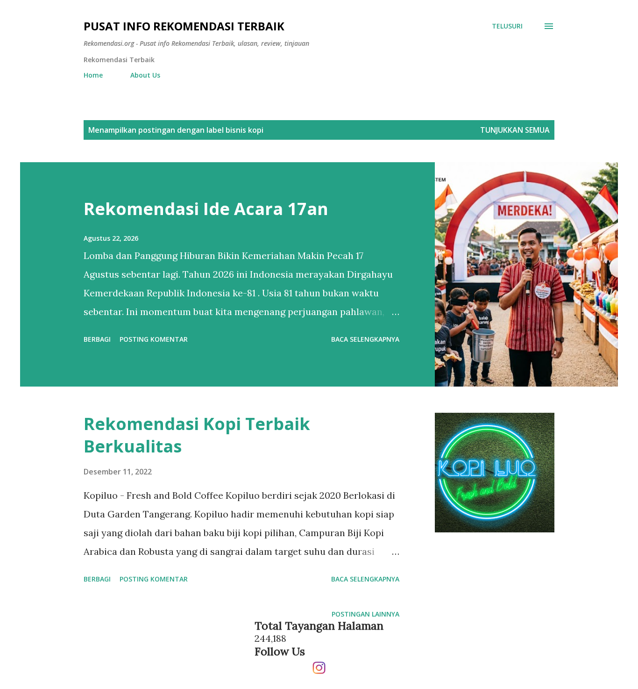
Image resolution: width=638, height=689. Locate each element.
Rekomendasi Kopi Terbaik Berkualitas (197, 435)
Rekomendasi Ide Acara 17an (206, 208)
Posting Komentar (154, 339)
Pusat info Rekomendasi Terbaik (184, 26)
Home (93, 75)
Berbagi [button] (97, 339)
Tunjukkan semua (515, 130)
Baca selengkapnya (365, 339)
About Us (145, 75)
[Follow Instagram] (319, 664)
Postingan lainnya (365, 614)
